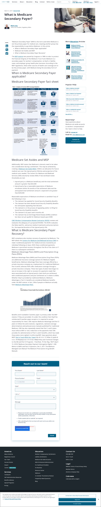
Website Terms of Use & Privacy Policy (76, 466)
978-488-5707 (77, 2)
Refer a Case (50, 2)
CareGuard (7, 474)
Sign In (96, 2)
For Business (38, 467)
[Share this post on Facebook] (7, 53)
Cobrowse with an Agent (72, 479)
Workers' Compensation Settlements (45, 454)
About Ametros (8, 454)
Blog (36, 2)
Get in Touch (69, 457)
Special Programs (9, 482)
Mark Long (14, 25)
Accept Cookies (77, 503)
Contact (42, 2)
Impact (6, 465)
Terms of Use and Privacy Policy (12, 499)
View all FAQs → (69, 114)
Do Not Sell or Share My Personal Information (77, 495)
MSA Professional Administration (44, 462)
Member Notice (70, 469)
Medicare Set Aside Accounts (43, 459)
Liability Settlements (41, 457)
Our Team (7, 459)
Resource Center (39, 470)
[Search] (69, 2)
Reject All (77, 499)
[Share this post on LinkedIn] (7, 45)
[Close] (98, 499)
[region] (50, 499)
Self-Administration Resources (12, 477)
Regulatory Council (9, 457)
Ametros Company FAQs (72, 472)
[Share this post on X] (7, 49)
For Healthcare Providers (42, 465)
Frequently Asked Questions (42, 478)
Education (29, 2)
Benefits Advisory (9, 480)
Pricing (6, 485)
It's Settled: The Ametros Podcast (44, 476)
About (22, 2)
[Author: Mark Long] (7, 26)
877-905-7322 (88, 2)
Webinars (37, 473)
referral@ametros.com (78, 134)
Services (14, 2)
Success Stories (8, 462)
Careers (6, 467)
